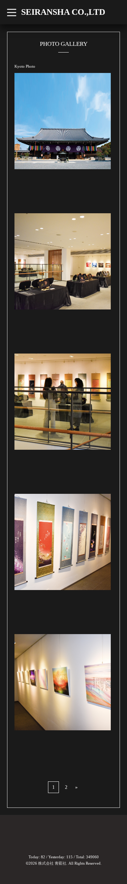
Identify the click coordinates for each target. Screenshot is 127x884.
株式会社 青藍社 (52, 863)
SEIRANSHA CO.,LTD (63, 12)
